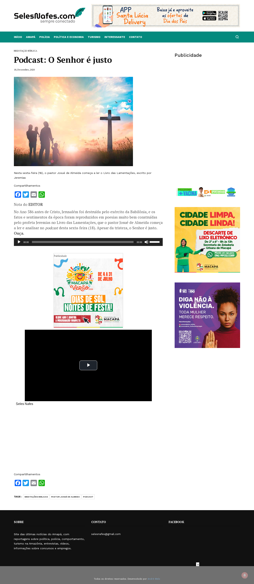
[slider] (155, 241)
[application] (88, 242)
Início (18, 37)
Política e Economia (69, 37)
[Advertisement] (88, 441)
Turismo (94, 37)
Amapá (30, 37)
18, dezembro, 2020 (24, 69)
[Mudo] (146, 242)
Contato (135, 37)
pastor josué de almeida (65, 497)
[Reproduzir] (19, 242)
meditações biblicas (36, 497)
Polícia (44, 37)
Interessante (114, 37)
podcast (88, 497)
